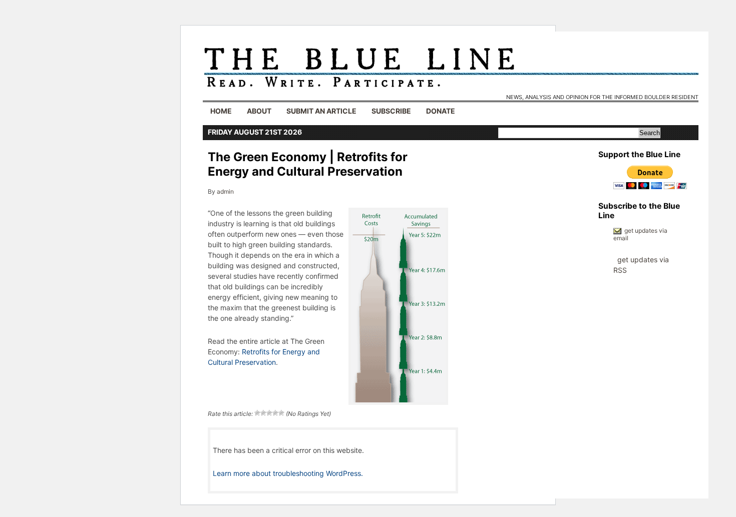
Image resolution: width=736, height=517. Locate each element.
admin (225, 191)
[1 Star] (257, 413)
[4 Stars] (275, 413)
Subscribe (391, 111)
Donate (440, 111)
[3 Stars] (269, 413)
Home (221, 111)
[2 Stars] (263, 413)
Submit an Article (321, 111)
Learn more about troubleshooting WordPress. (288, 473)
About (259, 111)
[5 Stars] (281, 413)
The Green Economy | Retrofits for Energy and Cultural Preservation (308, 164)
